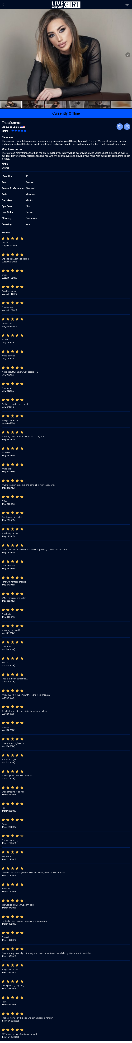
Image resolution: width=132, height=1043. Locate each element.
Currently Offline (66, 113)
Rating (5, 131)
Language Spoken (11, 127)
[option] (11, 104)
